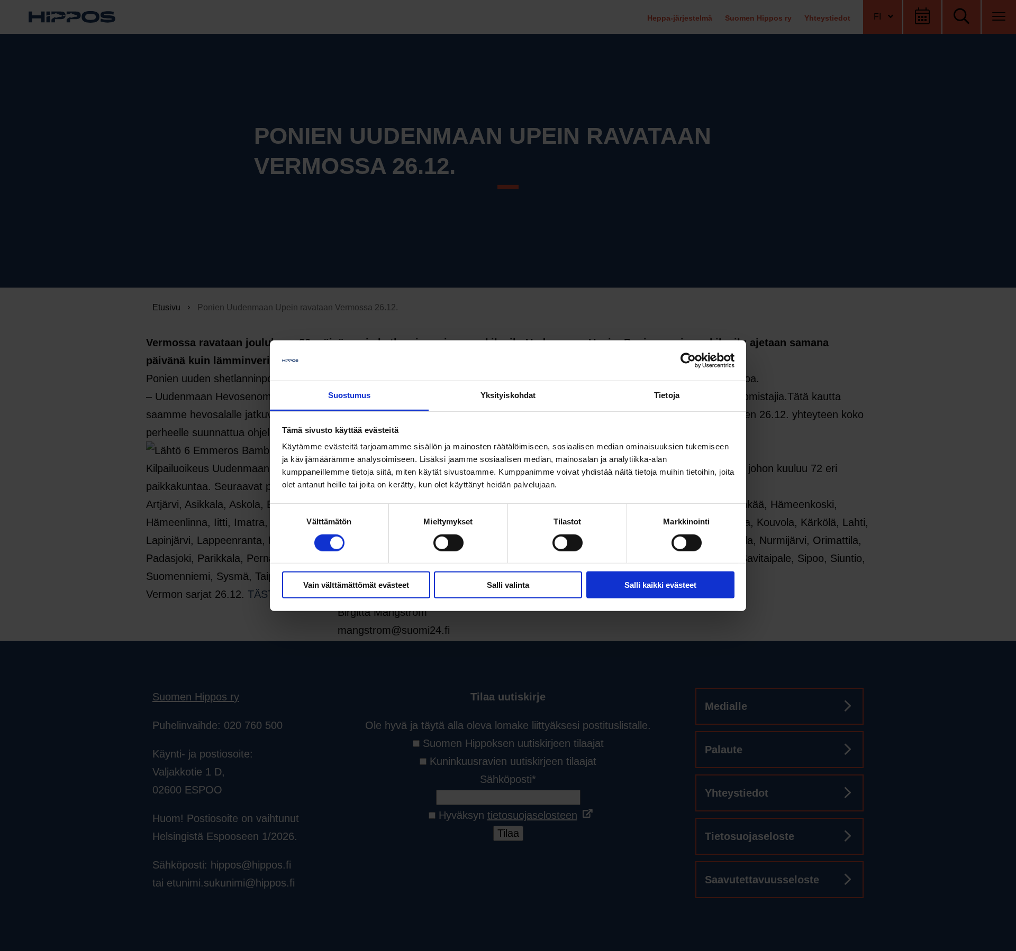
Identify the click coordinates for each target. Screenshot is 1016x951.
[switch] (448, 542)
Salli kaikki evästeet (660, 584)
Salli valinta (508, 584)
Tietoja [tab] (666, 395)
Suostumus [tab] (349, 395)
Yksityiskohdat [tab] (508, 395)
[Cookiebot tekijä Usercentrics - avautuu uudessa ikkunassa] (688, 360)
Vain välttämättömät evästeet (356, 584)
